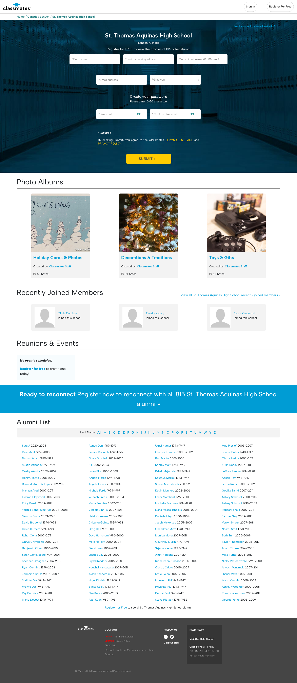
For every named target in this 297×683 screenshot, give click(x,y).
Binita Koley (96, 586)
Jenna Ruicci (230, 484)
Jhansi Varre (230, 574)
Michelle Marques (166, 503)
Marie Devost (30, 599)
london (45, 16)
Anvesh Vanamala (233, 567)
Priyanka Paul (163, 586)
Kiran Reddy (229, 465)
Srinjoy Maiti (163, 465)
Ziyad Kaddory (155, 313)
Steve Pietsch (164, 599)
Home (21, 16)
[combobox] (175, 80)
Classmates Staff (60, 266)
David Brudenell (32, 522)
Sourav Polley (230, 452)
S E (91, 465)
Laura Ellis (95, 471)
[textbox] (175, 80)
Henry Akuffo (30, 478)
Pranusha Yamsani (233, 593)
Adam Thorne (230, 548)
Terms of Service (179, 140)
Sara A (26, 445)
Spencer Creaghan (34, 561)
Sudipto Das (30, 580)
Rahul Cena (29, 535)
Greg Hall (95, 529)
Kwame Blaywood (33, 497)
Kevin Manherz (164, 490)
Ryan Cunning (31, 567)
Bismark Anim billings (36, 484)
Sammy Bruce (31, 516)
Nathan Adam (30, 458)
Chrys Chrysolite (33, 542)
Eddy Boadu (29, 503)
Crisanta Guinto (99, 522)
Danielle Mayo (164, 516)
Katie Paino (162, 574)
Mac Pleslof (229, 445)
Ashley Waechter (233, 586)
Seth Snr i (228, 535)
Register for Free (116, 607)
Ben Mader (162, 458)
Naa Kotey (95, 593)
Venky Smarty (230, 522)
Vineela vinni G (98, 510)
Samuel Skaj (229, 516)
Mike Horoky (97, 542)
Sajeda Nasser (164, 548)
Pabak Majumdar (165, 471)
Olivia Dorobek (67, 313)
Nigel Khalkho (97, 580)
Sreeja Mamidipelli (167, 484)
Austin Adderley (32, 465)
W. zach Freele (98, 497)
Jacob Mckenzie (165, 522)
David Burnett (31, 529)
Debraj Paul (162, 593)
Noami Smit (229, 529)
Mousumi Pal (163, 580)
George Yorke (231, 599)
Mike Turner (229, 554)
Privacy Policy (109, 143)
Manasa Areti (30, 490)
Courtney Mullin (165, 542)
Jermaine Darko (32, 574)
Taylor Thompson (233, 542)
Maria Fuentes (98, 503)
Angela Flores (97, 478)
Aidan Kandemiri (244, 313)
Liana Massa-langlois (168, 510)
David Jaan (96, 548)
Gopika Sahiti (230, 490)
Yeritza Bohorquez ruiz (36, 510)
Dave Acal (28, 452)
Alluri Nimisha (164, 554)
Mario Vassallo (231, 580)
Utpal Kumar (163, 445)
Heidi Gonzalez (98, 516)
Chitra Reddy (230, 458)
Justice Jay (96, 554)
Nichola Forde (97, 490)
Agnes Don (96, 445)
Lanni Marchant (165, 497)
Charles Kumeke (166, 452)
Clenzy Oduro (164, 567)
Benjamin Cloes (32, 548)
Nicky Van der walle (234, 561)
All (99, 432)
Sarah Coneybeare (34, 554)
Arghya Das (29, 586)
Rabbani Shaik (231, 510)
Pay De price (30, 593)
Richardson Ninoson (168, 561)
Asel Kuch (95, 599)
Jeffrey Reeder (231, 471)
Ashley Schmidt (232, 497)
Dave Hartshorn (99, 535)
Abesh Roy (229, 478)
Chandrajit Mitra (165, 529)
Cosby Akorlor (31, 471)
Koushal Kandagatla (101, 567)
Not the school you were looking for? (255, 26)
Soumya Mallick (165, 478)
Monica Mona (164, 535)
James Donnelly (99, 452)
